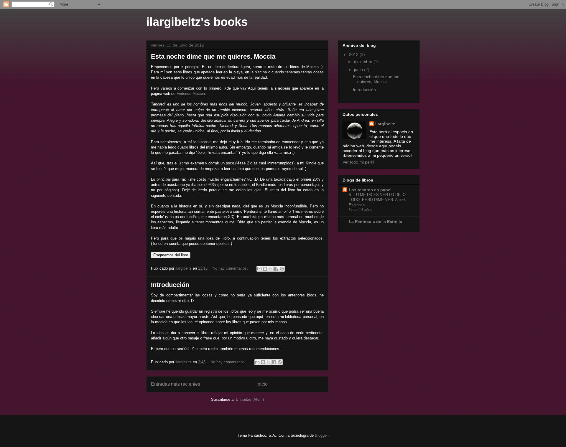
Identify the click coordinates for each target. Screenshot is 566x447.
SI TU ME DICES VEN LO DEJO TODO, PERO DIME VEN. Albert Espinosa (377, 199)
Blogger (321, 435)
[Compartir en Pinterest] (282, 269)
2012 (354, 54)
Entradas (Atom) (250, 399)
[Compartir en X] (271, 269)
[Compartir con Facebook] (276, 269)
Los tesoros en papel (370, 189)
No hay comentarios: (231, 268)
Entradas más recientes (175, 384)
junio (359, 69)
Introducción (170, 284)
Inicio (262, 384)
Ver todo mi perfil (358, 162)
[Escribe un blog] (265, 269)
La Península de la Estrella (375, 221)
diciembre (364, 61)
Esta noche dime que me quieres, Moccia (213, 56)
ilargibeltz (385, 123)
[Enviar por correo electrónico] (259, 269)
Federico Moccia (191, 93)
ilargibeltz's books (197, 21)
